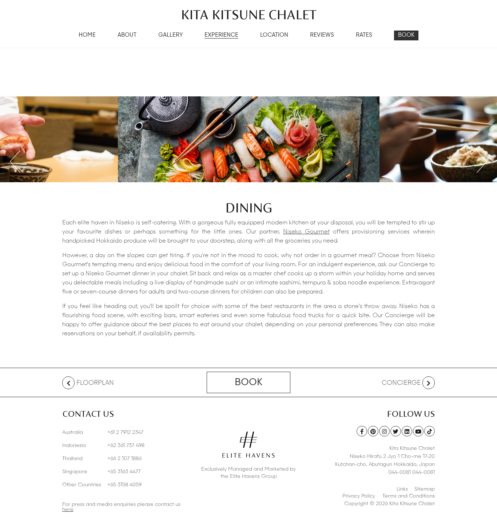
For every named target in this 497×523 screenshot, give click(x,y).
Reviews (322, 35)
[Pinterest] (373, 431)
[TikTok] (429, 431)
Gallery (170, 35)
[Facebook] (362, 431)
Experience (221, 35)
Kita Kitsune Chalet (249, 14)
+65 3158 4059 (102, 484)
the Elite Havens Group (248, 476)
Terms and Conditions (408, 496)
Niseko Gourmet (306, 232)
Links (402, 489)
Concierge (401, 383)
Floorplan (95, 383)
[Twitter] (395, 431)
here (67, 509)
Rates (364, 35)
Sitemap (424, 489)
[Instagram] (384, 431)
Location (274, 35)
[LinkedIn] (407, 431)
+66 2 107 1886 (102, 458)
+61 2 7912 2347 (102, 432)
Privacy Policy (358, 496)
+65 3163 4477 (101, 471)
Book (406, 35)
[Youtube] (418, 431)
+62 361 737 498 (103, 445)
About (127, 35)
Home (87, 35)
